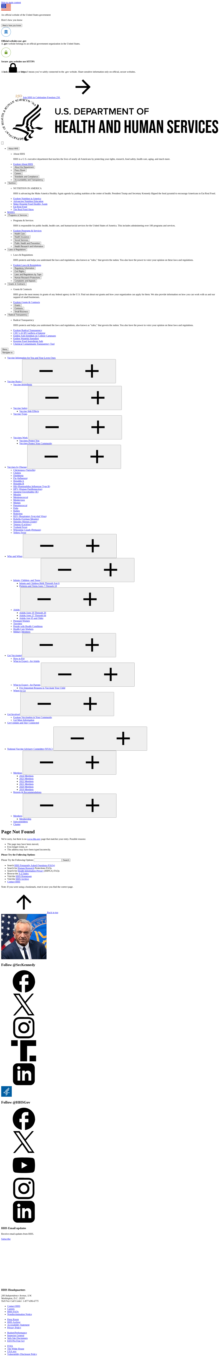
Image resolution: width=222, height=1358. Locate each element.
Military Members (21, 631)
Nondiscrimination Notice (19, 1314)
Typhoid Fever (20, 527)
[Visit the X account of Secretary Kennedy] (24, 1015)
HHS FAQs (13, 1311)
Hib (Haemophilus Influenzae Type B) (31, 486)
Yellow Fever (19, 532)
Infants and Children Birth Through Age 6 (39, 583)
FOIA (10, 1346)
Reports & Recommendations (27, 792)
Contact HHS (13, 881)
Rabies (16, 511)
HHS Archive (22, 879)
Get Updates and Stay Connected (23, 722)
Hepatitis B (18, 483)
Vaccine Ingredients (22, 384)
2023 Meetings (26, 778)
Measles (17, 494)
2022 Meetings (26, 781)
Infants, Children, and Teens (26, 580)
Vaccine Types (20, 414)
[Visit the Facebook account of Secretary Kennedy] (24, 991)
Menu (4, 349)
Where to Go (19, 690)
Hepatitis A (18, 481)
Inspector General (15, 1335)
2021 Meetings (26, 784)
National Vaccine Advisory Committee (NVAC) (30, 749)
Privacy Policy (14, 1327)
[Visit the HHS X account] (24, 1152)
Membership (25, 819)
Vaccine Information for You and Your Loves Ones (31, 358)
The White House (15, 1348)
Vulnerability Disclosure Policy (22, 1354)
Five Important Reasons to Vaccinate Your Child (42, 688)
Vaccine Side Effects (29, 411)
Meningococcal (20, 497)
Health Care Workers (23, 629)
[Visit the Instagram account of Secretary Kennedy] (24, 1038)
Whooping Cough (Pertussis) (27, 530)
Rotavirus (18, 513)
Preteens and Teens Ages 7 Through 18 (38, 586)
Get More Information (23, 720)
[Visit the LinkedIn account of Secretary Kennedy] (24, 1084)
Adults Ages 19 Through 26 (32, 612)
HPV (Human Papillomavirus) (27, 489)
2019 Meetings (26, 789)
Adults (16, 609)
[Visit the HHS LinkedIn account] (24, 1222)
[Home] (111, 140)
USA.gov (11, 1351)
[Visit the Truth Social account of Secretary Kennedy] (24, 1061)
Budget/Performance (17, 1332)
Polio (15, 508)
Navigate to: (7, 352)
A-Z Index (24, 873)
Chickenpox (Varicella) (24, 470)
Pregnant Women (21, 621)
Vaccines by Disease (17, 467)
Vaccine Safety (20, 408)
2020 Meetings (26, 786)
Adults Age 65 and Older (31, 618)
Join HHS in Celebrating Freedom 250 (41, 97)
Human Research (26, 868)
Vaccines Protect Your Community (35, 443)
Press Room (13, 1319)
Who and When (14, 556)
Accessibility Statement (18, 1325)
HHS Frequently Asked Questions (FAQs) (34, 865)
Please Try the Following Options (17, 860)
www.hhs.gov (34, 839)
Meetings (17, 773)
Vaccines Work (20, 437)
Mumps (17, 502)
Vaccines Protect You (29, 440)
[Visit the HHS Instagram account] (24, 1199)
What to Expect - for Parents (26, 685)
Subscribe (6, 1239)
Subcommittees (20, 821)
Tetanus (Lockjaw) (22, 524)
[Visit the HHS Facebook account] (24, 1129)
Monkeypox (19, 500)
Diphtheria (18, 475)
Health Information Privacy (31, 871)
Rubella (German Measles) (26, 519)
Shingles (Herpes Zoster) (25, 521)
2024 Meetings (26, 776)
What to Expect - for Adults (26, 661)
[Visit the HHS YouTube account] (24, 1175)
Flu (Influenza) (20, 478)
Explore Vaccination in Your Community (32, 717)
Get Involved (13, 714)
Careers (10, 1309)
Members (17, 816)
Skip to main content (11, 2)
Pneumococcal (20, 505)
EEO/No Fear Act (15, 1341)
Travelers (17, 623)
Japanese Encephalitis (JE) (26, 492)
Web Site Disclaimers (17, 1338)
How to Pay (19, 658)
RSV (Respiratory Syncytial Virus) (30, 516)
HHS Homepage (24, 876)
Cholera (17, 473)
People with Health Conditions (28, 626)
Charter (16, 824)
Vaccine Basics (14, 381)
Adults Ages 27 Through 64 (32, 615)
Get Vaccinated (14, 655)
